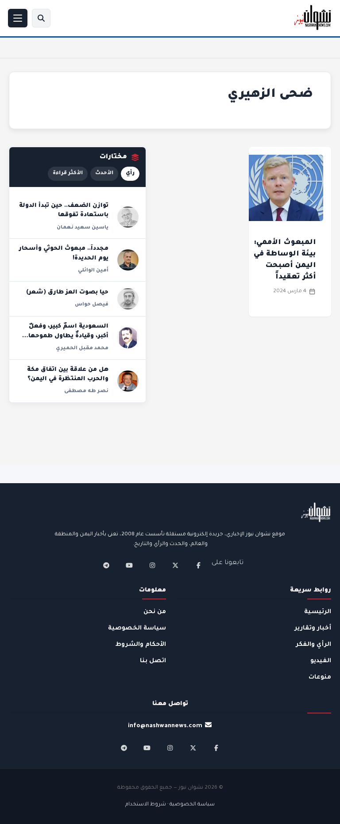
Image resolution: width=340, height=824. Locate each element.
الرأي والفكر (313, 644)
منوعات (320, 677)
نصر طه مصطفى (86, 391)
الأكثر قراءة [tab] (68, 173)
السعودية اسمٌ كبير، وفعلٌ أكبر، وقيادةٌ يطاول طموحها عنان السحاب (68, 336)
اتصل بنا (153, 661)
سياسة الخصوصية (137, 628)
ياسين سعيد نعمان (82, 227)
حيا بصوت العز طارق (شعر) (67, 293)
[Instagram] (152, 565)
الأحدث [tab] (104, 173)
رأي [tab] (130, 173)
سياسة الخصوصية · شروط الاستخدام (170, 805)
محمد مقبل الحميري (82, 348)
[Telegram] (106, 565)
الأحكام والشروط (141, 644)
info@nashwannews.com (165, 726)
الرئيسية (317, 612)
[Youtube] (129, 565)
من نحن (154, 612)
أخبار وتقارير (312, 628)
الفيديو (320, 661)
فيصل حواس (91, 304)
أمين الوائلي (93, 270)
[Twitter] (175, 565)
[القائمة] (17, 18)
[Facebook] (198, 565)
